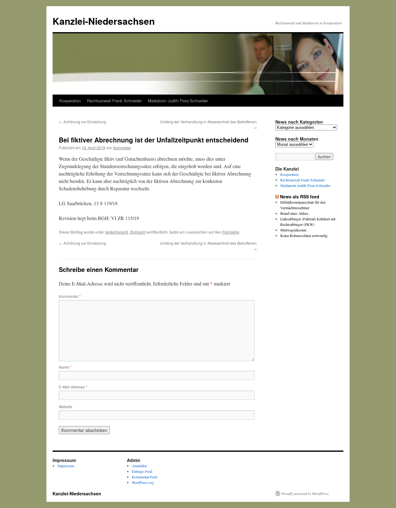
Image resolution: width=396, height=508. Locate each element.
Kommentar (70, 296)
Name (65, 367)
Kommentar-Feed (144, 476)
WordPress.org (143, 482)
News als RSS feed (299, 196)
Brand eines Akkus (294, 213)
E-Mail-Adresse (73, 386)
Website (65, 406)
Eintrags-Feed (142, 471)
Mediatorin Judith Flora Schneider (178, 101)
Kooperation (70, 101)
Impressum (66, 465)
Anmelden (139, 465)
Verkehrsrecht (116, 232)
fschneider (122, 147)
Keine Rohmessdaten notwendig (304, 235)
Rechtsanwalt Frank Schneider (114, 101)
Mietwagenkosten (293, 229)
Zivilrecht (137, 232)
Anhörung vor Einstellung (82, 121)
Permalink (230, 232)
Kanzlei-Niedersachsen (104, 21)
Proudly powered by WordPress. (305, 493)
